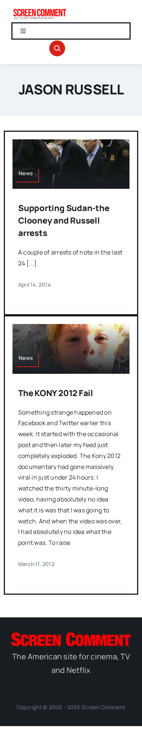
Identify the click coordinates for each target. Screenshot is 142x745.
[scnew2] (39, 10)
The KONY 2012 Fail (55, 393)
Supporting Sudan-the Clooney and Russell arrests (63, 220)
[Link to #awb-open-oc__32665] (57, 48)
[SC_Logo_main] (71, 635)
